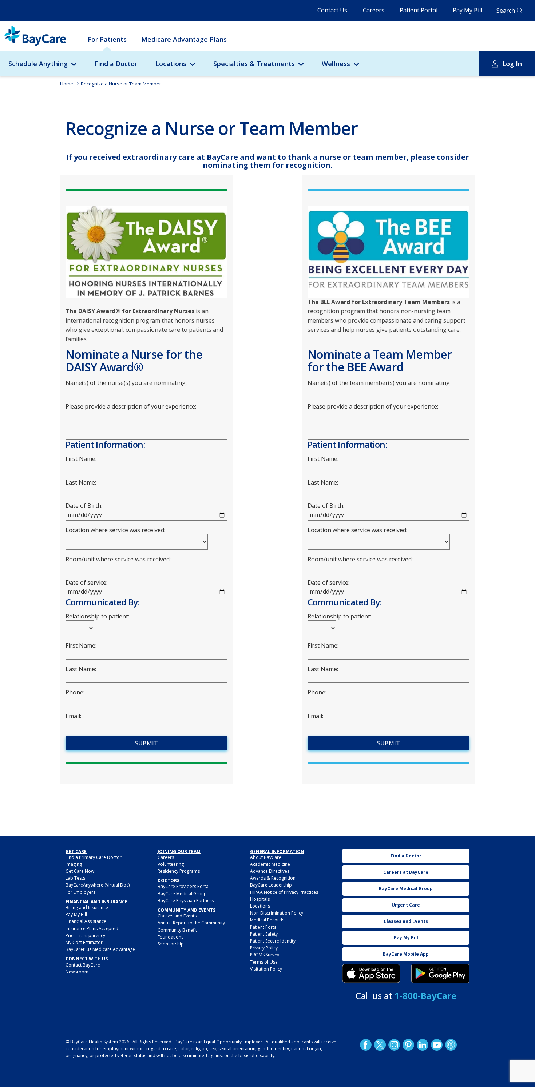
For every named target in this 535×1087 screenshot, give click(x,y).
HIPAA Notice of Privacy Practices (284, 892)
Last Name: (81, 482)
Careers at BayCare (405, 872)
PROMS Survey (264, 955)
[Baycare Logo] (35, 36)
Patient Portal (418, 10)
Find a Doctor (116, 63)
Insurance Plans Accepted (92, 928)
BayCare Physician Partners (186, 900)
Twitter (380, 1044)
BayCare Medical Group (182, 894)
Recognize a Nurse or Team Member (121, 83)
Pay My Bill (467, 10)
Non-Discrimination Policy (276, 913)
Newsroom (77, 972)
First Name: (81, 459)
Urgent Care (406, 905)
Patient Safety (264, 934)
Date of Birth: (84, 506)
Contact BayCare (83, 965)
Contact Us (332, 10)
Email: (73, 716)
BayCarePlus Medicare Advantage (100, 949)
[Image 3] (371, 973)
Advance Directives (269, 871)
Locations (170, 63)
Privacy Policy (264, 948)
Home (66, 83)
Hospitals (260, 899)
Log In (512, 63)
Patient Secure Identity (273, 941)
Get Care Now (80, 871)
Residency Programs (179, 871)
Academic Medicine (270, 864)
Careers (373, 10)
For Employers (80, 892)
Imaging (74, 864)
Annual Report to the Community (191, 923)
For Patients (107, 39)
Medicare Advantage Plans (184, 39)
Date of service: (86, 582)
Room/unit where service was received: (118, 559)
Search (505, 11)
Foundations (170, 937)
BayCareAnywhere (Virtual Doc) (98, 885)
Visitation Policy (266, 969)
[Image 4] (440, 973)
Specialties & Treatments (254, 63)
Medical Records (267, 920)
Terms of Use (264, 962)
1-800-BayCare (425, 996)
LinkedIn (422, 1044)
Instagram (394, 1044)
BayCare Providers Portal (184, 886)
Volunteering (171, 864)
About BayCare (265, 857)
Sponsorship (171, 944)
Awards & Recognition (273, 878)
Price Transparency (85, 935)
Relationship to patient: (97, 616)
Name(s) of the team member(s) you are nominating (379, 383)
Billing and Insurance (87, 907)
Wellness (336, 63)
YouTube (437, 1044)
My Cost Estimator (84, 942)
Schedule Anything (38, 63)
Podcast (451, 1044)
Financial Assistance (86, 921)
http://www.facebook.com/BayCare (366, 1044)
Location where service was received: (115, 530)
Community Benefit (177, 930)
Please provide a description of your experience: (131, 406)
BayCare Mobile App (406, 954)
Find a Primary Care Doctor (94, 857)
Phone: (75, 692)
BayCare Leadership (271, 885)
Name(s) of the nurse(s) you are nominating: (126, 383)
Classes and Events (177, 916)
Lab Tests (75, 878)
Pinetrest (408, 1044)
